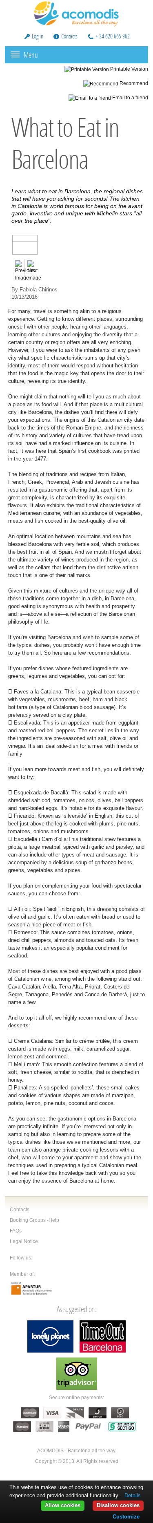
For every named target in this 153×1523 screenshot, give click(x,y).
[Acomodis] (77, 13)
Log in (37, 36)
